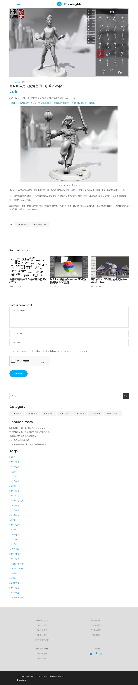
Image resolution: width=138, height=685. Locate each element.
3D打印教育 (14, 539)
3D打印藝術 (14, 491)
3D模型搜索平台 (16, 583)
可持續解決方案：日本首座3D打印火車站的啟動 (29, 432)
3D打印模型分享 (56, 98)
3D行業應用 (79, 414)
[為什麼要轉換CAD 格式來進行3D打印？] (28, 267)
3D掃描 (12, 578)
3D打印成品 (14, 466)
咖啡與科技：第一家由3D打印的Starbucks (27, 428)
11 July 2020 (54, 286)
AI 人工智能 (14, 549)
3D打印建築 (14, 515)
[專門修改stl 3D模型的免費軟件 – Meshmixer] (110, 267)
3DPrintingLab (15, 98)
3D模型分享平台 (16, 563)
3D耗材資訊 (64, 414)
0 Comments (70, 98)
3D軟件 (12, 457)
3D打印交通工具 (16, 500)
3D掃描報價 (42, 658)
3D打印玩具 (14, 525)
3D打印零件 (14, 510)
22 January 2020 (17, 82)
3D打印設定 (14, 505)
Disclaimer (21, 680)
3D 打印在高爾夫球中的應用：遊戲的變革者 (27, 444)
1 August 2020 (15, 286)
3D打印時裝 (14, 495)
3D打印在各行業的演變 (19, 440)
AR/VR (12, 520)
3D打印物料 (14, 476)
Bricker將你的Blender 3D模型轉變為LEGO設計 (68, 281)
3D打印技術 (16, 414)
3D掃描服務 (42, 653)
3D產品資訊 (95, 414)
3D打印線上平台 (16, 597)
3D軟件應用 (48, 414)
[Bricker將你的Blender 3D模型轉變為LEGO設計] (69, 267)
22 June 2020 (96, 286)
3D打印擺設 (14, 592)
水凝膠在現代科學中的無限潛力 (22, 436)
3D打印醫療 (14, 559)
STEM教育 (13, 573)
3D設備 (12, 471)
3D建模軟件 (14, 486)
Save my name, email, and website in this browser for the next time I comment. (50, 351)
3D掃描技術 (32, 414)
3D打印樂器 (14, 588)
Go (125, 396)
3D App (12, 529)
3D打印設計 (14, 544)
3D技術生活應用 (30, 98)
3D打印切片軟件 (16, 568)
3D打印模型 (43, 98)
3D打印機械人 (15, 554)
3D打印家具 (14, 534)
